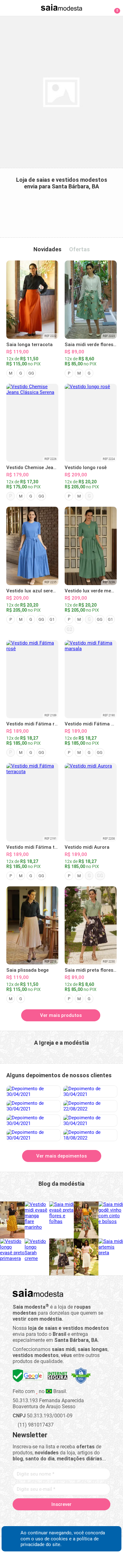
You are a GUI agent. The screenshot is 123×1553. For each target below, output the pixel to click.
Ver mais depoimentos (61, 1156)
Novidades (47, 249)
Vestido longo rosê (86, 467)
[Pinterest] (62, 1518)
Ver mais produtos (61, 1015)
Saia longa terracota (29, 344)
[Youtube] (73, 1518)
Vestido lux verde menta (92, 591)
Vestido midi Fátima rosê (34, 724)
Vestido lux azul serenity (33, 591)
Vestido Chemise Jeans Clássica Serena (51, 467)
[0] (113, 7)
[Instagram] (51, 1518)
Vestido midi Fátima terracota (40, 847)
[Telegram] (95, 1518)
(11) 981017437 (35, 1425)
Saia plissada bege (27, 970)
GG (31, 373)
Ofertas (79, 249)
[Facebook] (28, 1518)
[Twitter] (39, 1518)
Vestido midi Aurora (87, 847)
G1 (52, 619)
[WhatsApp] (84, 1518)
